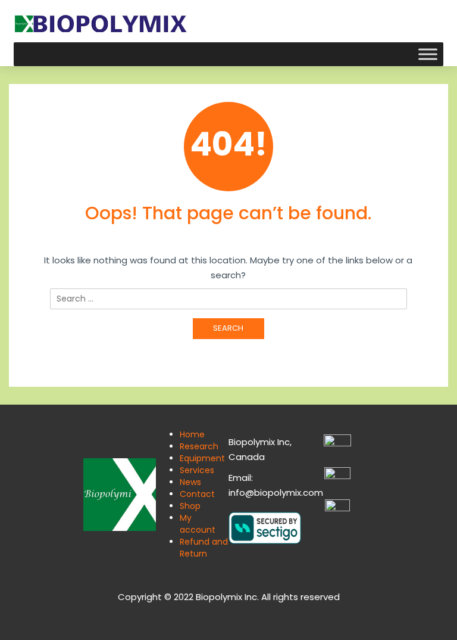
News (190, 482)
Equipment (202, 458)
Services (197, 470)
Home (192, 434)
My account (197, 524)
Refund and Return (204, 548)
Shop (190, 506)
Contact (197, 494)
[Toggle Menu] (427, 54)
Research (199, 446)
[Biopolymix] (100, 23)
